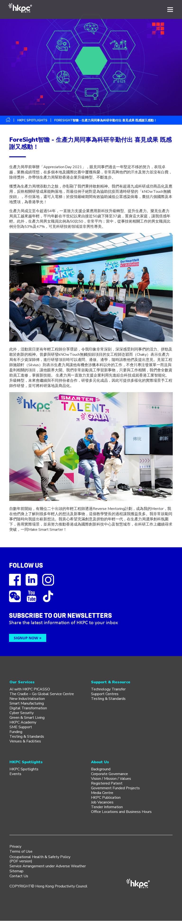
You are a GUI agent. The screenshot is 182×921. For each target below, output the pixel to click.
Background (100, 769)
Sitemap (16, 871)
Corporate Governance (109, 773)
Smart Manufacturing (26, 703)
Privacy (15, 846)
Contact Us (18, 876)
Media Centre (102, 792)
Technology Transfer (108, 689)
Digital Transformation (28, 708)
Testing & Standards (26, 736)
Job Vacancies (102, 802)
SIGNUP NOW (26, 638)
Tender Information (107, 807)
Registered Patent (107, 783)
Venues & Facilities (25, 741)
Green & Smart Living (27, 717)
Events (15, 773)
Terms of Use (20, 851)
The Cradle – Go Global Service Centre (41, 694)
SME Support (20, 727)
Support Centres (104, 694)
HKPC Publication (106, 797)
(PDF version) (20, 861)
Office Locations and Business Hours (121, 811)
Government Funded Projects (115, 788)
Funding (15, 731)
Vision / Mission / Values (111, 778)
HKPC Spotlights (32, 120)
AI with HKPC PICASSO (29, 689)
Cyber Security (21, 712)
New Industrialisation (27, 698)
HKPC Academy (22, 722)
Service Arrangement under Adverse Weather (47, 866)
